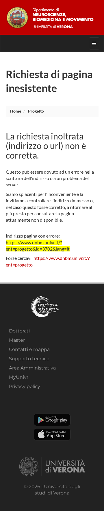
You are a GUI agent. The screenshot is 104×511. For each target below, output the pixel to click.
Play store (52, 420)
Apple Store (52, 434)
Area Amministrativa (32, 368)
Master (17, 340)
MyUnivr (18, 377)
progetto (36, 111)
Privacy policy (24, 386)
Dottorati (19, 331)
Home (15, 111)
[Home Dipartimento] (52, 17)
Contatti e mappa (29, 349)
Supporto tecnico (29, 358)
